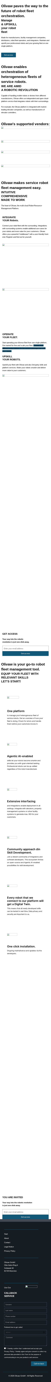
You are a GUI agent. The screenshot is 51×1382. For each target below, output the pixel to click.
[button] (47, 6)
